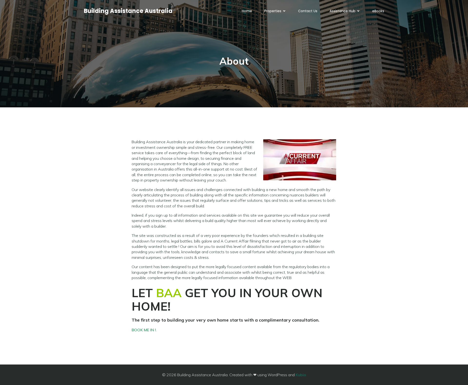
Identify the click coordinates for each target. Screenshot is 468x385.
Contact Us (307, 11)
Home (247, 11)
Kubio (301, 374)
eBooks (378, 11)
